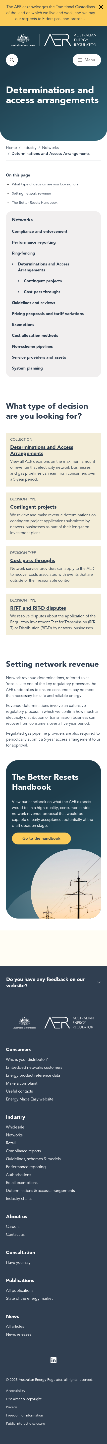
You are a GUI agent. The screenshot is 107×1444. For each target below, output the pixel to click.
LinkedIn (53, 1360)
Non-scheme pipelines (32, 346)
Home (11, 147)
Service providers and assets (39, 357)
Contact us (15, 1234)
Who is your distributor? (27, 1059)
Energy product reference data (33, 1075)
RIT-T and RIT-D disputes (38, 608)
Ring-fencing (23, 253)
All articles (15, 1326)
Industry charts (19, 1198)
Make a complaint (21, 1083)
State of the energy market (29, 1298)
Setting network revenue (31, 193)
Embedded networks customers (34, 1067)
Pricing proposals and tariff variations (48, 313)
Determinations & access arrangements (40, 1190)
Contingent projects (43, 281)
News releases (18, 1334)
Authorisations (18, 1174)
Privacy (11, 1407)
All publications (19, 1290)
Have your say (18, 1262)
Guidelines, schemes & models (33, 1158)
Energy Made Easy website (30, 1099)
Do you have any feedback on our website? (45, 982)
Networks (50, 147)
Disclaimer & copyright (24, 1399)
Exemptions (23, 324)
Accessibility (15, 1391)
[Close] (101, 7)
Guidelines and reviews (33, 302)
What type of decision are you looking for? (45, 184)
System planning (27, 368)
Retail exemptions (22, 1182)
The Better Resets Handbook (34, 203)
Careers (12, 1226)
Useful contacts (19, 1091)
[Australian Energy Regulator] (53, 40)
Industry (29, 147)
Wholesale (15, 1127)
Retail (11, 1143)
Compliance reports (23, 1151)
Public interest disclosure (25, 1423)
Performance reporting (34, 242)
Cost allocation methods (35, 335)
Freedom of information (24, 1415)
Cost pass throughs (42, 291)
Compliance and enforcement (39, 231)
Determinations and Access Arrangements (43, 267)
